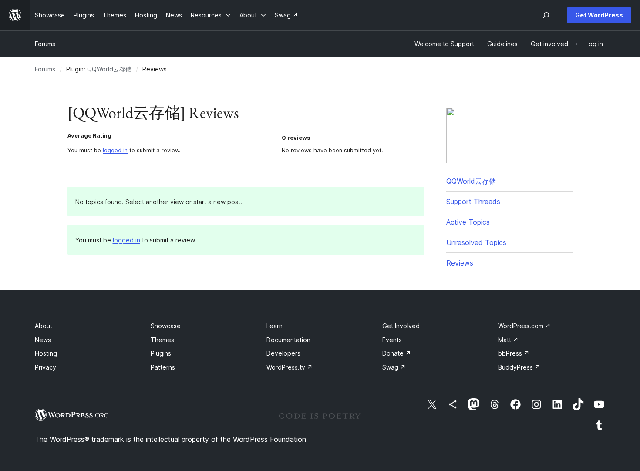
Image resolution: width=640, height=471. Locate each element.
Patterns (163, 367)
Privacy (45, 367)
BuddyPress (519, 367)
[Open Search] (546, 15)
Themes (162, 339)
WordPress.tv (289, 367)
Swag (394, 367)
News (43, 339)
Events (392, 339)
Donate (396, 353)
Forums (45, 43)
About (43, 326)
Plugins (161, 353)
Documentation (288, 339)
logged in (115, 150)
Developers (283, 353)
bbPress (513, 353)
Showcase (166, 326)
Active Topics (468, 222)
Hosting (46, 353)
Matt (508, 339)
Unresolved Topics (476, 242)
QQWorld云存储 (109, 69)
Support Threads (473, 201)
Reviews (459, 263)
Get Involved (401, 326)
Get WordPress (599, 15)
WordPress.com (524, 326)
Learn (274, 326)
